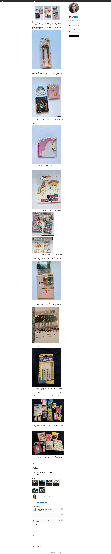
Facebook (38, 502)
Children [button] (20, 1)
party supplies (42, 165)
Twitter (41, 502)
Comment (33, 526)
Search (77, 20)
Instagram (46, 502)
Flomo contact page (51, 392)
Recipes (17, 1)
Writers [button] (38, 1)
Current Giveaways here (76, 25)
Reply (33, 511)
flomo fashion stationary (50, 75)
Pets (23, 1)
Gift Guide (8, 1)
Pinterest (43, 502)
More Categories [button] (34, 1)
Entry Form (33, 464)
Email (33, 538)
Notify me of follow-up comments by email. (38, 545)
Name (33, 535)
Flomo (33, 118)
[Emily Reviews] (3, 1)
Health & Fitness (28, 1)
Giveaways (12, 1)
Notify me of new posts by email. (37, 546)
